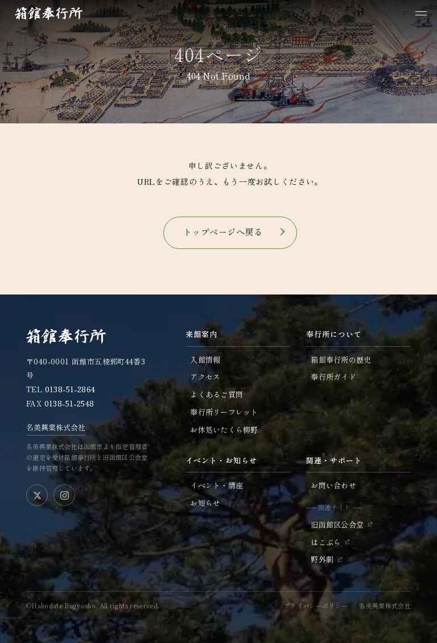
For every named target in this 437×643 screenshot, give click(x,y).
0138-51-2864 (70, 389)
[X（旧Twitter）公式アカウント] (37, 495)
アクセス (205, 376)
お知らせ (205, 502)
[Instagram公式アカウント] (64, 495)
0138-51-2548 (69, 403)
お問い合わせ (333, 485)
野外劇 (322, 559)
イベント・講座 (216, 485)
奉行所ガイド (333, 376)
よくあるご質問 (216, 394)
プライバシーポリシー (315, 605)
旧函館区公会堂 (337, 524)
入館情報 (205, 359)
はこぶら (326, 542)
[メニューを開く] (421, 13)
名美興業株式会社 (55, 427)
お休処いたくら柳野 (224, 429)
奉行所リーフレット (224, 411)
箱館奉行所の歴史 (341, 359)
